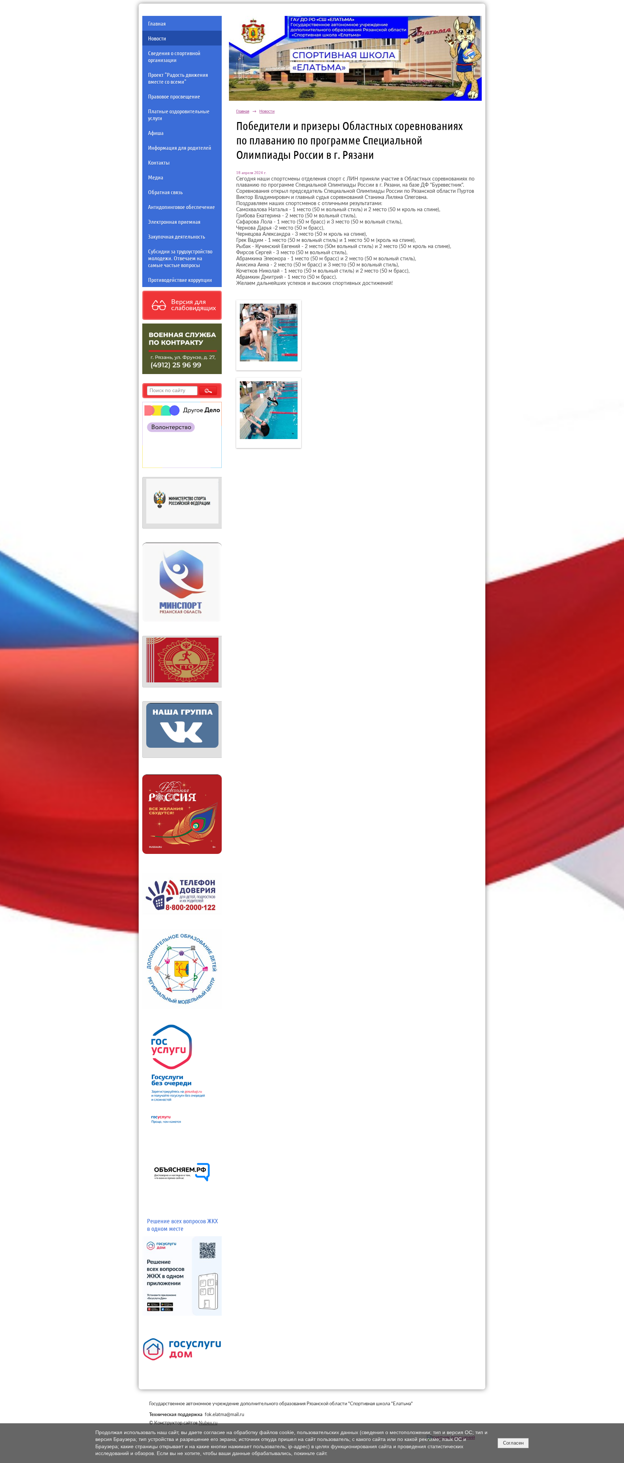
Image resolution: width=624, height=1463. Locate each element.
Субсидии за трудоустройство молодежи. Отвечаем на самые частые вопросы (180, 258)
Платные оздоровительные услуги (178, 114)
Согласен (513, 1443)
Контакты (159, 162)
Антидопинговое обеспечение (181, 206)
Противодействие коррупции (180, 279)
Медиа (155, 177)
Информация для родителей (179, 147)
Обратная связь (165, 191)
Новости (157, 38)
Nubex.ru (208, 1423)
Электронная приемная (174, 221)
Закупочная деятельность (176, 236)
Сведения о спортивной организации (174, 56)
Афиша (156, 132)
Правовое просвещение (174, 96)
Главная (157, 23)
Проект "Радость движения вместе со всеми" (178, 78)
